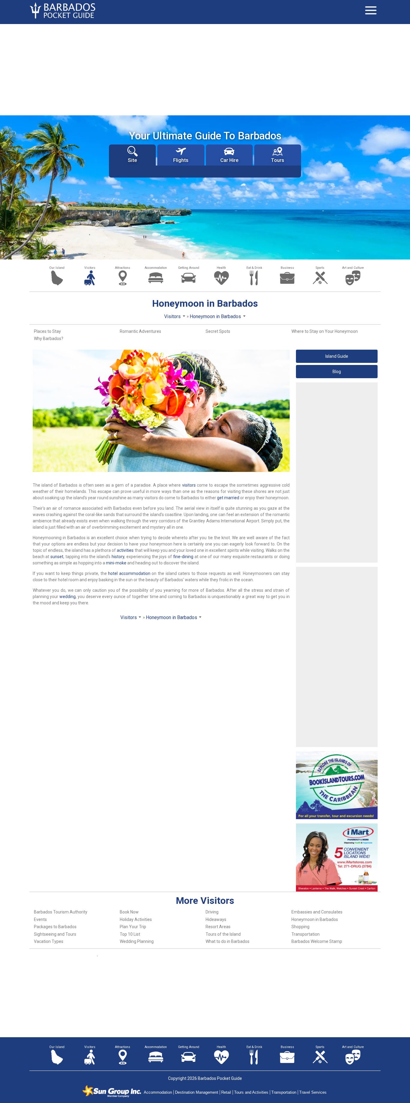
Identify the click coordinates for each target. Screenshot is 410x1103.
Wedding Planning (137, 941)
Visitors (89, 268)
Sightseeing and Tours (55, 934)
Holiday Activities (136, 919)
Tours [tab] (277, 160)
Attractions (122, 268)
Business (287, 268)
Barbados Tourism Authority (60, 912)
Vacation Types (48, 941)
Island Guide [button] (336, 356)
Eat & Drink (254, 268)
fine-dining (183, 556)
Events (40, 919)
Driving (212, 912)
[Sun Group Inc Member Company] (111, 1091)
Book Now (129, 912)
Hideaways (216, 919)
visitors (189, 485)
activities (125, 550)
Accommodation (156, 268)
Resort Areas (218, 926)
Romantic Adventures (140, 331)
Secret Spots (218, 331)
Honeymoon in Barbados (314, 919)
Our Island (57, 268)
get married (228, 497)
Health (221, 268)
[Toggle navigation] (371, 10)
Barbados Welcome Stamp (316, 941)
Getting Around (188, 268)
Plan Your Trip (133, 926)
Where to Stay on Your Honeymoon (324, 331)
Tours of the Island (223, 934)
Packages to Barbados (55, 926)
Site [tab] (132, 160)
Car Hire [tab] (229, 160)
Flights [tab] (180, 160)
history (118, 556)
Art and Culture (353, 268)
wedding (67, 596)
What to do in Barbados (227, 941)
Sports (320, 268)
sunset (56, 556)
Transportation (305, 934)
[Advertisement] (205, 69)
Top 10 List (130, 934)
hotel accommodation (129, 573)
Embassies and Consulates (316, 912)
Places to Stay (47, 331)
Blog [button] (337, 371)
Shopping (300, 926)
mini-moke (116, 563)
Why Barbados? (48, 338)
